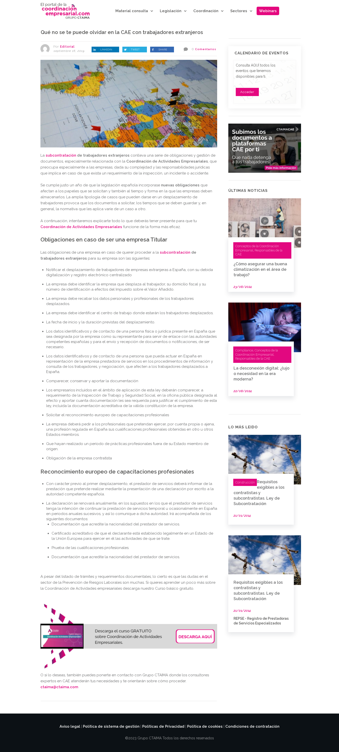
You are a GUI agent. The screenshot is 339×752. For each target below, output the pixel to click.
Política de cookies (205, 726)
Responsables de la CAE (252, 358)
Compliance (244, 350)
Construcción (245, 482)
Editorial (67, 46)
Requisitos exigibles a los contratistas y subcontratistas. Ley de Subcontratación (259, 492)
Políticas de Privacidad (163, 726)
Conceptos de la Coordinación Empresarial (256, 352)
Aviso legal (70, 726)
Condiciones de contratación (252, 726)
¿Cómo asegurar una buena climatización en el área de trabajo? (260, 269)
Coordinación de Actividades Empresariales (81, 227)
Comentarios (205, 49)
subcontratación (61, 155)
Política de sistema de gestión (111, 726)
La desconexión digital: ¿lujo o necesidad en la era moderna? (261, 373)
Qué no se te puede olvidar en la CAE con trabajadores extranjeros (122, 32)
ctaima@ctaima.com (59, 687)
